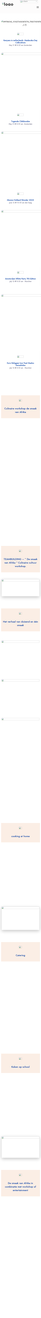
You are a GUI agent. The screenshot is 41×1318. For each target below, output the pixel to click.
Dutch (25, 1)
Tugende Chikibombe (20, 121)
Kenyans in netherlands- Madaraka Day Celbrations (20, 41)
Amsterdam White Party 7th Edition (20, 278)
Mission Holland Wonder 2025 (20, 200)
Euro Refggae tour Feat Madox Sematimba (20, 364)
